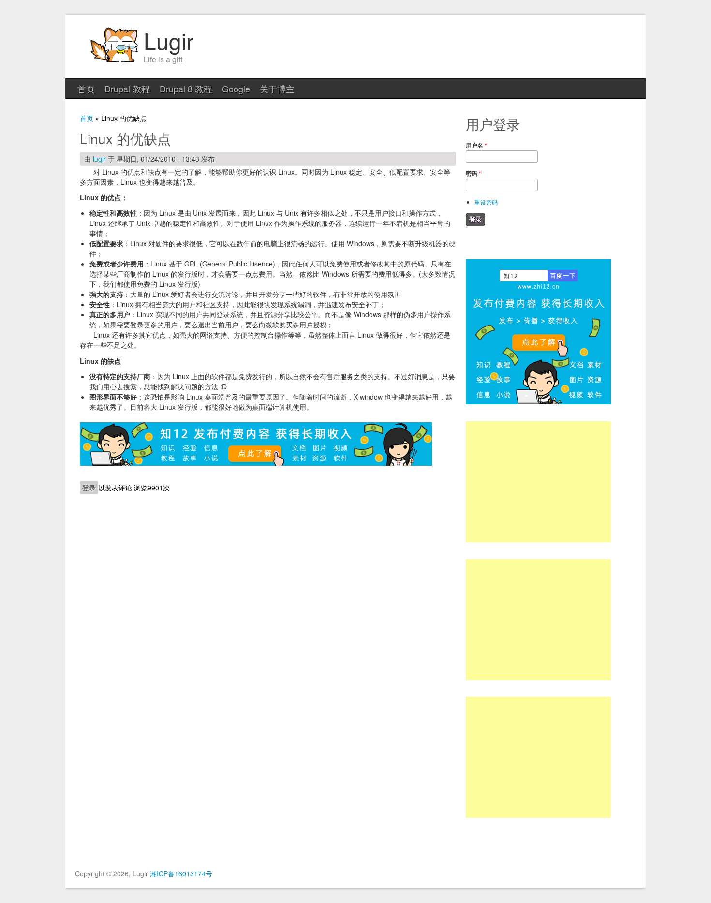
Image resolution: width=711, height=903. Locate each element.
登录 (89, 487)
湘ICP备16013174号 (181, 873)
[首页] (113, 61)
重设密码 (486, 202)
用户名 (476, 145)
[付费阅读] (256, 463)
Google (236, 88)
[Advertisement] (538, 481)
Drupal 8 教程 (186, 88)
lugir (99, 158)
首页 (86, 88)
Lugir (168, 40)
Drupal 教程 (127, 88)
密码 (473, 173)
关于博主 (277, 88)
